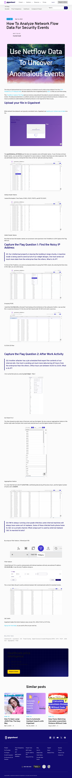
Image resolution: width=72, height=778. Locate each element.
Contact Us (60, 755)
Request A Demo (13, 671)
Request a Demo (62, 2)
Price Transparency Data (19, 748)
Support (49, 748)
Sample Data (39, 752)
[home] (9, 2)
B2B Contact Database (18, 755)
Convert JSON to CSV (30, 753)
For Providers (7, 750)
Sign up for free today (10, 626)
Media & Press (50, 752)
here (49, 91)
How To (38, 750)
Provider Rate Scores (40, 758)
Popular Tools (29, 748)
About (48, 750)
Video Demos (40, 755)
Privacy (60, 750)
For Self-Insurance (8, 755)
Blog (38, 748)
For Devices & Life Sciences (8, 758)
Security (60, 748)
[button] (21, 2)
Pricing (44, 2)
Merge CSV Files (29, 757)
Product (6, 748)
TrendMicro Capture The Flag (15, 95)
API (16, 752)
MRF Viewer (29, 750)
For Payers (6, 752)
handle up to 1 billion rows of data (55, 111)
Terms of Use (61, 752)
